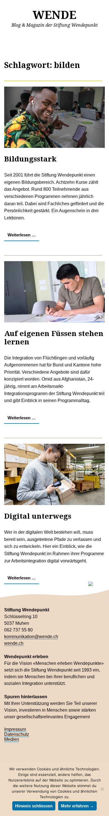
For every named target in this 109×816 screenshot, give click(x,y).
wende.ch (13, 643)
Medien (11, 739)
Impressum (15, 729)
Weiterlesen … (22, 234)
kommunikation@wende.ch (31, 636)
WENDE (54, 14)
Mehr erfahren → (77, 805)
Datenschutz (16, 734)
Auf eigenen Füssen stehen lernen (53, 337)
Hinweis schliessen (34, 805)
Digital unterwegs (37, 516)
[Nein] (102, 789)
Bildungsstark (30, 159)
